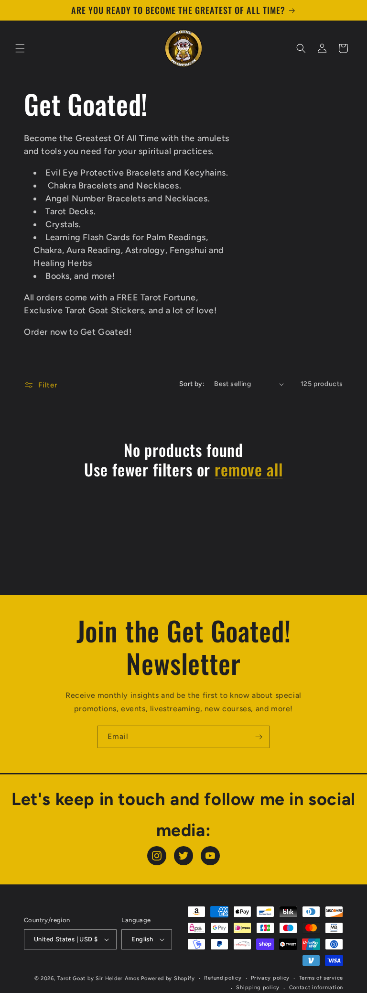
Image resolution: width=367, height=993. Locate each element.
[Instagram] (156, 855)
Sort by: (192, 384)
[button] (20, 48)
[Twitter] (183, 855)
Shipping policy (258, 987)
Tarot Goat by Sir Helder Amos (98, 978)
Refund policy (222, 978)
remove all (248, 469)
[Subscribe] (258, 737)
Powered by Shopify (168, 978)
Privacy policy (270, 978)
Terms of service (321, 978)
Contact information (316, 987)
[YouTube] (210, 855)
